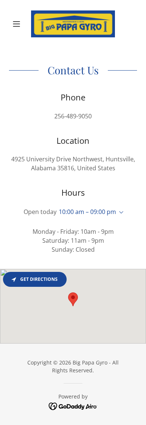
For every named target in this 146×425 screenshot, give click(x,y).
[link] (73, 24)
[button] (18, 23)
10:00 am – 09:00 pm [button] (87, 212)
